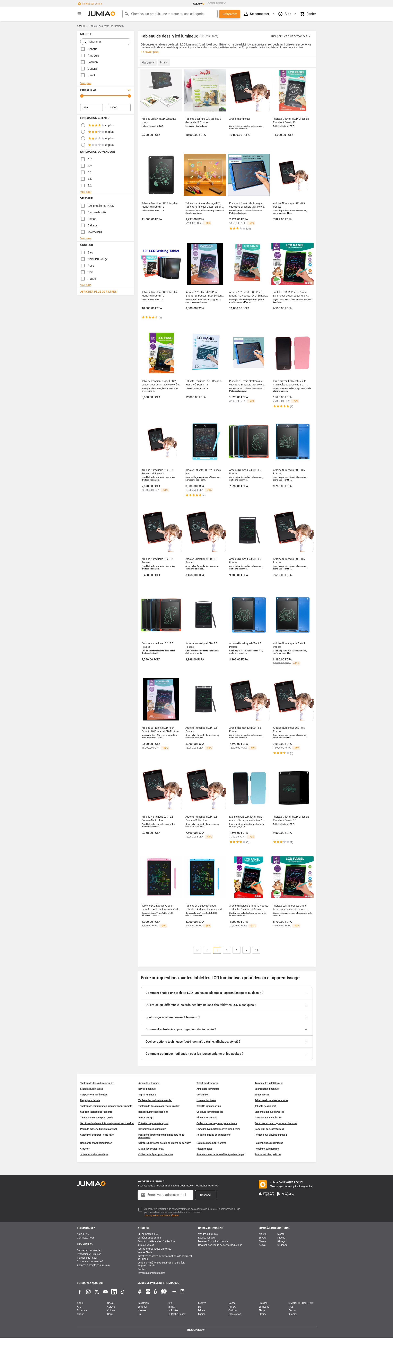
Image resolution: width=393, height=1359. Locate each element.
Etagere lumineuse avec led (269, 1111)
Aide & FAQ (83, 1234)
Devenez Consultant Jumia (213, 1241)
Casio (110, 1303)
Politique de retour (87, 1257)
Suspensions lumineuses (93, 1094)
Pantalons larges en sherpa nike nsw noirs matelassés (161, 1136)
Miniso (202, 1314)
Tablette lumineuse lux (208, 1106)
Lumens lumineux (206, 1100)
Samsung (264, 1306)
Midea (201, 1310)
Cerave (111, 1306)
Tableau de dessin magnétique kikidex (159, 1106)
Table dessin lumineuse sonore (271, 1100)
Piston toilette (204, 1148)
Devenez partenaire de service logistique (220, 1245)
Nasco (232, 1303)
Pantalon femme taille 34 (268, 1117)
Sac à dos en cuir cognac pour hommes (276, 1123)
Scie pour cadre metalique (94, 1154)
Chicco (111, 1310)
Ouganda (282, 1245)
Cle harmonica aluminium (152, 1129)
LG (199, 1306)
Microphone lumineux (267, 1088)
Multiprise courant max (151, 1148)
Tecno (292, 1310)
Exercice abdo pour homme (211, 1143)
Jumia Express (146, 1245)
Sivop (262, 1310)
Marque (147, 62)
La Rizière (173, 1310)
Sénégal (281, 1241)
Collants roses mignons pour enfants (216, 1123)
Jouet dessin (262, 1094)
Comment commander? (90, 1261)
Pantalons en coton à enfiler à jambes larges (220, 1154)
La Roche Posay (176, 1314)
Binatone (82, 1310)
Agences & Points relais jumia (93, 1265)
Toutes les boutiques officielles (154, 1248)
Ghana (262, 1241)
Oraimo (232, 1310)
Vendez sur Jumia (92, 3)
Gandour (142, 1306)
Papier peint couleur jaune (269, 1143)
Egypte (262, 1237)
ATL (79, 1306)
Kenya (262, 1245)
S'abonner (205, 1195)
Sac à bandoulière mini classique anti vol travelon (107, 1123)
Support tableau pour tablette (96, 1111)
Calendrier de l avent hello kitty (97, 1134)
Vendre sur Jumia (208, 1234)
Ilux (170, 1303)
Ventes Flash (145, 1252)
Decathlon (143, 1303)
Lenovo (202, 1303)
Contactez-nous (85, 1237)
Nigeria (281, 1237)
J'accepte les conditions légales (161, 1215)
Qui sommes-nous (148, 1234)
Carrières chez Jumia (149, 1237)
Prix (162, 62)
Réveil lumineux (147, 1088)
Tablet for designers (207, 1083)
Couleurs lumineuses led (209, 1111)
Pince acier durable (206, 1117)
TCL (291, 1306)
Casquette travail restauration (96, 1143)
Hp (139, 1314)
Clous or (84, 1148)
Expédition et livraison (89, 1254)
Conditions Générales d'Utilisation (156, 1241)
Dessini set (202, 1094)
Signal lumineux (147, 1094)
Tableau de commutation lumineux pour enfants (106, 1106)
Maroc (280, 1234)
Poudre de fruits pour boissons (213, 1134)
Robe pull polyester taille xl (269, 1129)
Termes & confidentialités (151, 1273)
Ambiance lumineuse (207, 1088)
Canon (80, 1314)
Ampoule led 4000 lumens (269, 1083)
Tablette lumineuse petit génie (96, 1117)
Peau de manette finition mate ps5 (98, 1129)
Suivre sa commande (88, 1250)
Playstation (234, 1314)
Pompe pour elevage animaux (271, 1134)
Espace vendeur (207, 1237)
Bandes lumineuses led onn (153, 1111)
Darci (110, 1314)
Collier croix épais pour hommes (155, 1154)
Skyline (263, 1314)
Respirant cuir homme (267, 1148)
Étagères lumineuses (91, 1088)
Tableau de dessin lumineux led (97, 1083)
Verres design (145, 1117)
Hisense (142, 1310)
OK (129, 89)
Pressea (263, 1303)
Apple (80, 1303)
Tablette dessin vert (265, 1106)
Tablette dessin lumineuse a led (155, 1100)
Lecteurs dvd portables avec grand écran (218, 1129)
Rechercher (229, 14)
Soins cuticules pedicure (268, 1154)
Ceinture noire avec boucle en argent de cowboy (164, 1143)
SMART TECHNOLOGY (301, 1303)
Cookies (142, 1269)
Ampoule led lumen (148, 1083)
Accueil (81, 26)
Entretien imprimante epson (153, 1123)
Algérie (262, 1234)
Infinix (171, 1306)
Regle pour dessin (90, 1100)
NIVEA (232, 1306)
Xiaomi (293, 1314)
